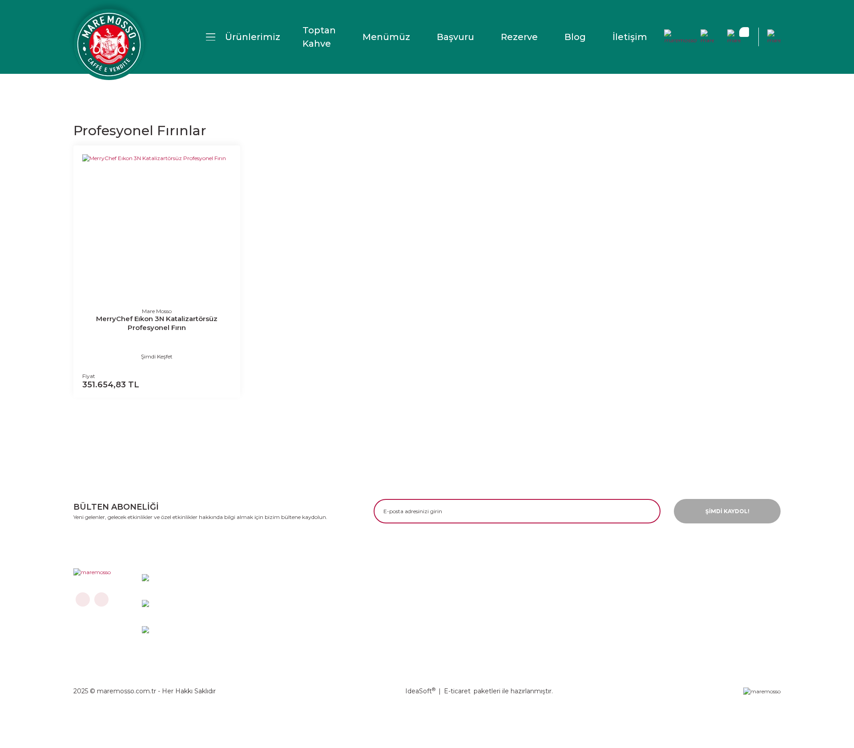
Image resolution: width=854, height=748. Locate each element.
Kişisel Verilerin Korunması (698, 609)
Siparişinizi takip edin (409, 638)
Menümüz (386, 37)
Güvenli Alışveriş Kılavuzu (696, 623)
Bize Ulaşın (392, 595)
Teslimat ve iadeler (405, 609)
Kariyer (526, 609)
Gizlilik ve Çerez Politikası (696, 595)
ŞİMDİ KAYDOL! (727, 511)
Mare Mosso (157, 311)
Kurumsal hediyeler (547, 638)
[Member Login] (680, 37)
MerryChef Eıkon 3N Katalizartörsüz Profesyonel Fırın (157, 323)
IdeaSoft (420, 691)
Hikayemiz (532, 595)
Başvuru (455, 37)
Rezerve (519, 37)
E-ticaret (457, 691)
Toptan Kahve (319, 37)
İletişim (629, 37)
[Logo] (109, 44)
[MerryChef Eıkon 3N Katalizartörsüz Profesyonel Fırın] (156, 228)
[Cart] (734, 37)
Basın (523, 623)
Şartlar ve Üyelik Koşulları (416, 623)
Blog (575, 37)
